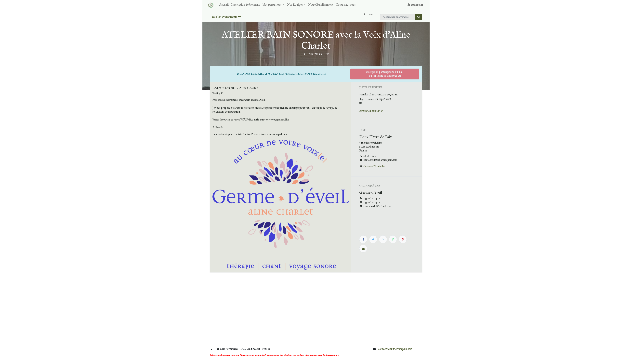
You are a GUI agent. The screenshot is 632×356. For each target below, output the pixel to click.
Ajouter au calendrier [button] (371, 111)
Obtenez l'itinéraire (374, 166)
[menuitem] (224, 4)
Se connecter (415, 5)
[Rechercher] (418, 17)
